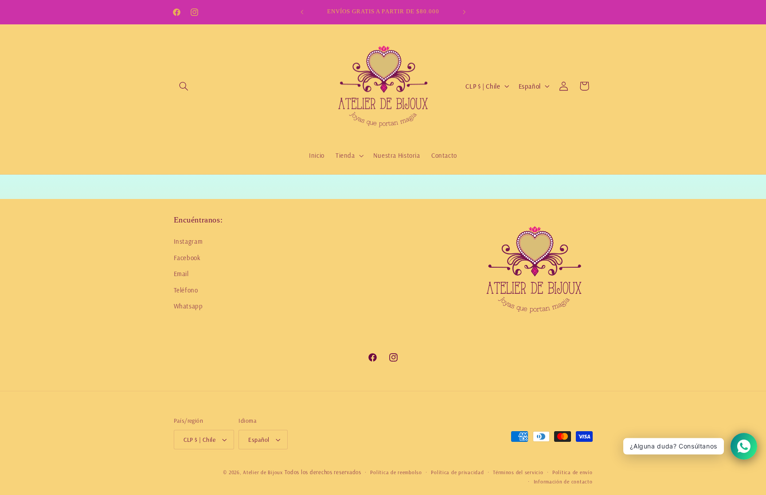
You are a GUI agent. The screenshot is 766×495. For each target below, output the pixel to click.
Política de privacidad (457, 472)
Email (181, 273)
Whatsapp (188, 306)
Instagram (188, 241)
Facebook (187, 257)
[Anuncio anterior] (302, 12)
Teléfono (186, 290)
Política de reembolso (396, 472)
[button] (184, 86)
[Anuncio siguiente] (464, 12)
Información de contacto (563, 481)
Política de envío (572, 472)
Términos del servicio (518, 472)
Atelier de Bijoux (263, 472)
